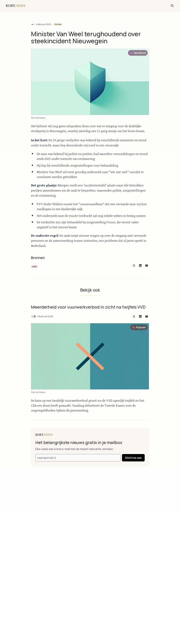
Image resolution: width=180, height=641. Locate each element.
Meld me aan (133, 458)
